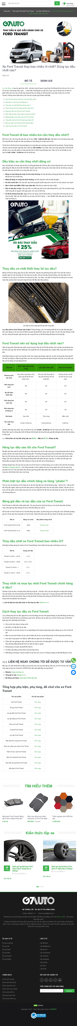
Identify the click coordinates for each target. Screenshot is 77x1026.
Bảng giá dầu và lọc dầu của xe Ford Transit (19, 117)
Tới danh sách (44, 525)
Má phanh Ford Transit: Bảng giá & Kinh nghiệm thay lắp (12, 817)
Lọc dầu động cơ (7, 88)
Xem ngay (37, 702)
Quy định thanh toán (8, 995)
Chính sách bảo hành (9, 982)
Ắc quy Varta (6, 949)
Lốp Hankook (44, 956)
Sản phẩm (71, 5)
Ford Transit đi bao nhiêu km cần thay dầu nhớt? (20, 99)
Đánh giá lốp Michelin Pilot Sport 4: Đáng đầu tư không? (62, 867)
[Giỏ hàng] (64, 3)
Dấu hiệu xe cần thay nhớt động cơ (16, 102)
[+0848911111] (73, 660)
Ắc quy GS (5, 946)
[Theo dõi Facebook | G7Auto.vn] (42, 980)
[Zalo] (73, 666)
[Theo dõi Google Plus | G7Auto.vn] (51, 980)
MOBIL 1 (34, 438)
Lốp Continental (45, 953)
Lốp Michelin (44, 943)
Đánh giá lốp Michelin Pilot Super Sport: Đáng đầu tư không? (22, 868)
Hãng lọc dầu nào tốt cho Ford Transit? (17, 111)
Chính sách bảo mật (8, 986)
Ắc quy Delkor (6, 959)
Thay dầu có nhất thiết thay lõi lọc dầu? (17, 105)
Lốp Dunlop (43, 962)
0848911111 (32, 913)
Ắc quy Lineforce (7, 943)
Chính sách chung (8, 979)
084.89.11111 (21, 675)
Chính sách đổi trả (8, 992)
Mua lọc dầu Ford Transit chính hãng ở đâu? (19, 123)
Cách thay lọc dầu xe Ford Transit (16, 126)
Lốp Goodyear (44, 959)
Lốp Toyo (43, 965)
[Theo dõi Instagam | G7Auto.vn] (55, 980)
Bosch (18, 467)
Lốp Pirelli (43, 969)
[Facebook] (73, 672)
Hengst (12, 467)
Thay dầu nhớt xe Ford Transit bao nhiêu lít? (19, 120)
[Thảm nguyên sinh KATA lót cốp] (63, 802)
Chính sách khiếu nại (9, 998)
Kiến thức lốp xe (40, 832)
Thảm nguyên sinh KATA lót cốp (62, 817)
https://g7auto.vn (18, 672)
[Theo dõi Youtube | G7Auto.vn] (60, 980)
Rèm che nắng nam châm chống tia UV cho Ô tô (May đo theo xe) (38, 817)
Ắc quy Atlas (6, 953)
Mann (7, 467)
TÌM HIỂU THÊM (38, 785)
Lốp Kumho (43, 949)
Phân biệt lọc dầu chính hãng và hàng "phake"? (20, 114)
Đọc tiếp (7, 878)
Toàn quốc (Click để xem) (28, 678)
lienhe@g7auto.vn (48, 913)
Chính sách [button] (7, 975)
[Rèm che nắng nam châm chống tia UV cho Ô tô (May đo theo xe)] (38, 802)
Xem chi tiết (60, 917)
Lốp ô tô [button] (43, 939)
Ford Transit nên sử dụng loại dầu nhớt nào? (19, 108)
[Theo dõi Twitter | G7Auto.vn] (46, 980)
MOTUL (45, 438)
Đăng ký (69, 991)
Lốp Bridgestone (45, 946)
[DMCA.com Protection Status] (38, 1005)
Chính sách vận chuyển (9, 989)
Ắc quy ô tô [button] (7, 939)
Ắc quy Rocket (7, 956)
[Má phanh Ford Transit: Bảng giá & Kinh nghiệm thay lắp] (13, 802)
